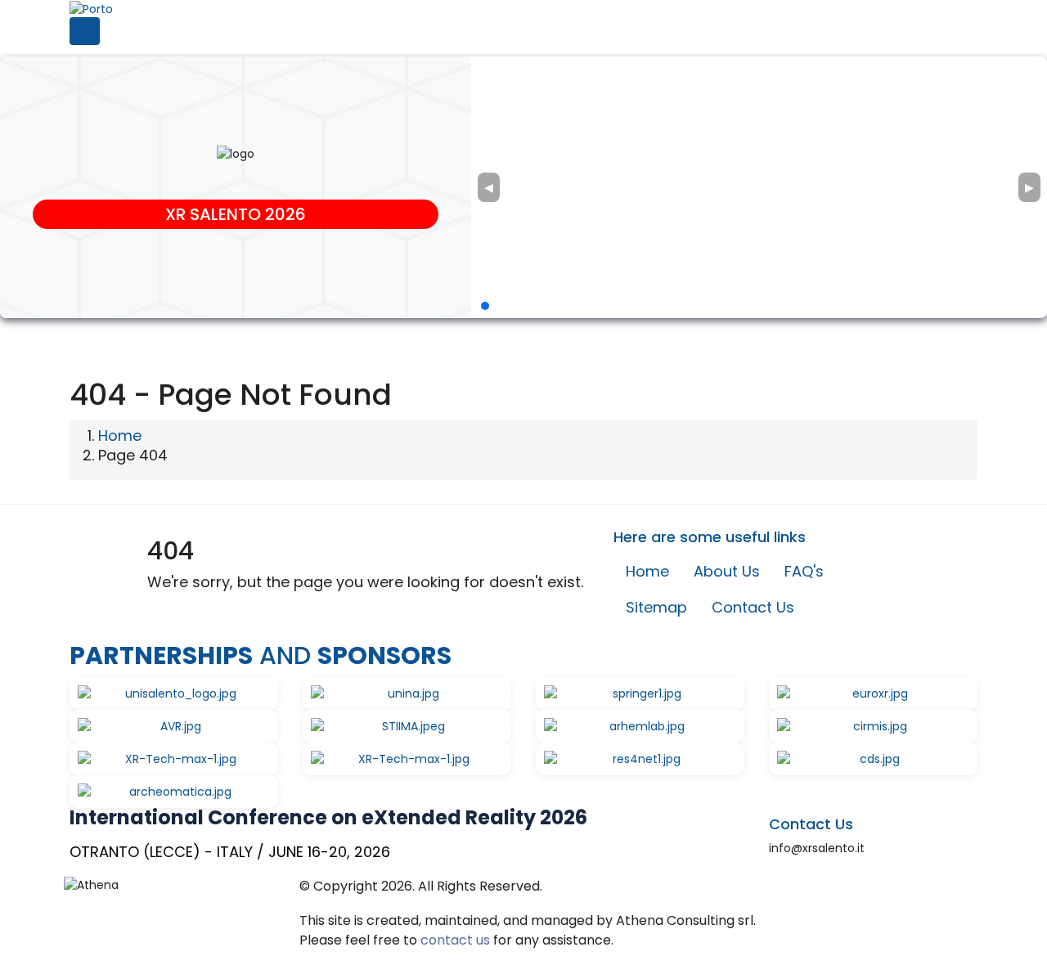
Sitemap (656, 607)
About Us (727, 571)
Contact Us (753, 607)
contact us (455, 940)
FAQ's (804, 571)
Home (120, 435)
